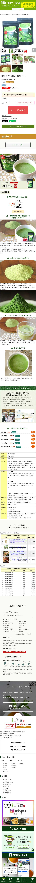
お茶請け (13, 763)
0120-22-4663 (20, 746)
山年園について (7, 779)
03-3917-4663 (6, 735)
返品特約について (6, 116)
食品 (11, 760)
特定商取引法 (7, 793)
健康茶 (5, 763)
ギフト (20, 760)
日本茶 (5, 765)
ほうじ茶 (5, 771)
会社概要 (5, 789)
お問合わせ (6, 786)
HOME (2, 14)
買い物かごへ (18, 211)
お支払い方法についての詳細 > (24, 634)
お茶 (6, 14)
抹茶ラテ (14, 14)
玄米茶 (5, 769)
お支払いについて (8, 782)
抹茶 (4, 767)
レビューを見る (9, 82)
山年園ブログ (7, 791)
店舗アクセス (7, 784)
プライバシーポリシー (6, 737)
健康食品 (13, 765)
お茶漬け (13, 767)
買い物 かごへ (33, 432)
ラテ (9, 14)
